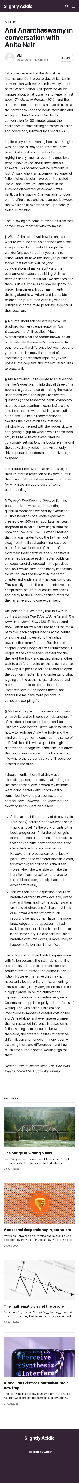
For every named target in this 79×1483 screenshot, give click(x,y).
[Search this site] (67, 6)
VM (19, 55)
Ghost (48, 1452)
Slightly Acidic (18, 6)
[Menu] (73, 6)
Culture (10, 22)
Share (66, 57)
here (8, 548)
